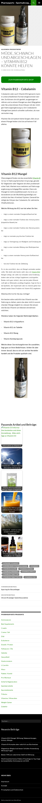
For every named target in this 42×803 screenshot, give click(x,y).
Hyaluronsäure (6, 661)
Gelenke (4, 653)
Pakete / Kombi (6, 673)
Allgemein (5, 49)
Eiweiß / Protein (7, 645)
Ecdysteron (5, 640)
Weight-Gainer (6, 702)
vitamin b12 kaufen (9, 569)
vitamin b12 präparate (11, 571)
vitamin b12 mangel (26, 569)
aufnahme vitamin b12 (10, 563)
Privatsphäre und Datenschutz (12, 790)
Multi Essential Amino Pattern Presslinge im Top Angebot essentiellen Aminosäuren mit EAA (21, 760)
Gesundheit (5, 657)
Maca (3, 669)
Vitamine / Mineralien (9, 698)
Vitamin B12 (36, 272)
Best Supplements (7, 624)
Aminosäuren (6, 620)
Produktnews (15, 49)
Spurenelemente (7, 690)
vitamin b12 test (30, 577)
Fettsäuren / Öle (7, 649)
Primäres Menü (39, 3)
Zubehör (4, 706)
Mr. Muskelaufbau (18, 70)
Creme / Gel (5, 632)
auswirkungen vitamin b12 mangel (15, 566)
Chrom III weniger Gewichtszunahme (14, 596)
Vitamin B (36, 178)
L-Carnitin (5, 665)
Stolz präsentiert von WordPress (11, 800)
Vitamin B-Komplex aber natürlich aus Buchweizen (19, 744)
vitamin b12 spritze (28, 571)
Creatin (4, 628)
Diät (2, 636)
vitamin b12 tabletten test (12, 577)
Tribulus (4, 694)
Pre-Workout (6, 678)
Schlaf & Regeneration (9, 682)
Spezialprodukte (7, 686)
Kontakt (4, 786)
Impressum (5, 781)
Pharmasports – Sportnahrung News (16, 2)
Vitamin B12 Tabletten (10, 574)
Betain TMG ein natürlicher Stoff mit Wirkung (17, 755)
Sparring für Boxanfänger (10, 588)
